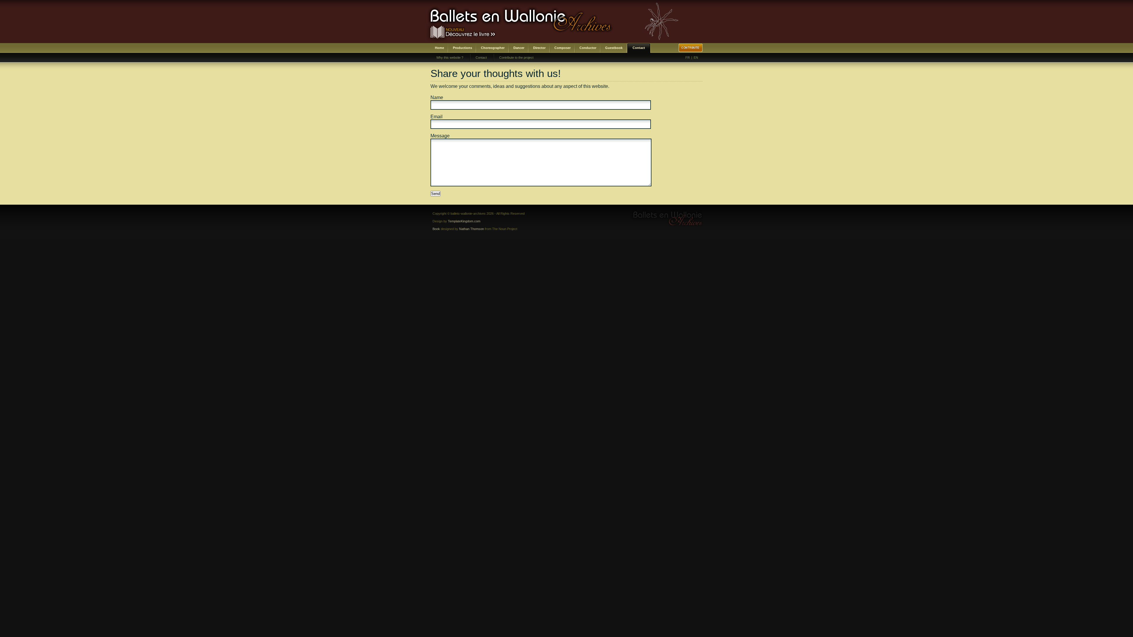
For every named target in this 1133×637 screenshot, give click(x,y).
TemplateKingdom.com (464, 221)
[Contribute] (691, 48)
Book (436, 229)
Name (436, 97)
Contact (639, 48)
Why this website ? (449, 57)
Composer (562, 48)
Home (439, 48)
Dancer (518, 48)
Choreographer (493, 48)
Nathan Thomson (471, 229)
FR (687, 57)
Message (440, 135)
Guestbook (614, 48)
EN (696, 57)
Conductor (587, 48)
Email (436, 116)
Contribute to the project (516, 57)
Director (539, 48)
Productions (462, 48)
